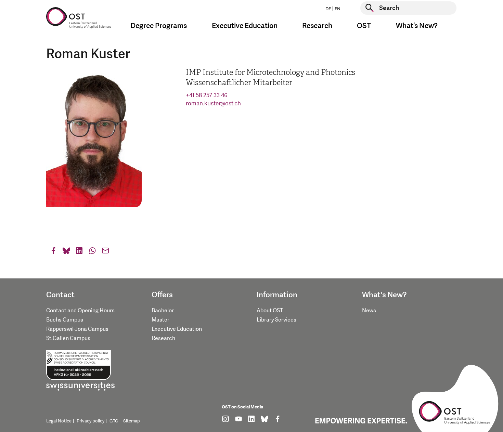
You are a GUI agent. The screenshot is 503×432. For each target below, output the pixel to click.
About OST (270, 310)
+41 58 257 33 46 (207, 95)
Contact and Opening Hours (80, 310)
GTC (113, 421)
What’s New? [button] (417, 26)
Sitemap (131, 421)
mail (105, 252)
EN (337, 9)
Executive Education (177, 329)
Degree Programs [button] (158, 26)
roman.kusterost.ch (213, 103)
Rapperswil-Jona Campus (77, 329)
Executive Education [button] (245, 26)
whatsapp (92, 252)
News (369, 310)
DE (328, 9)
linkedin (79, 252)
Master (160, 320)
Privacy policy (90, 421)
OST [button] (364, 26)
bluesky (66, 252)
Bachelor (163, 310)
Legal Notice (59, 421)
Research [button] (317, 26)
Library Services (276, 320)
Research (163, 338)
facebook (53, 252)
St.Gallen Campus (68, 338)
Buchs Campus (64, 320)
